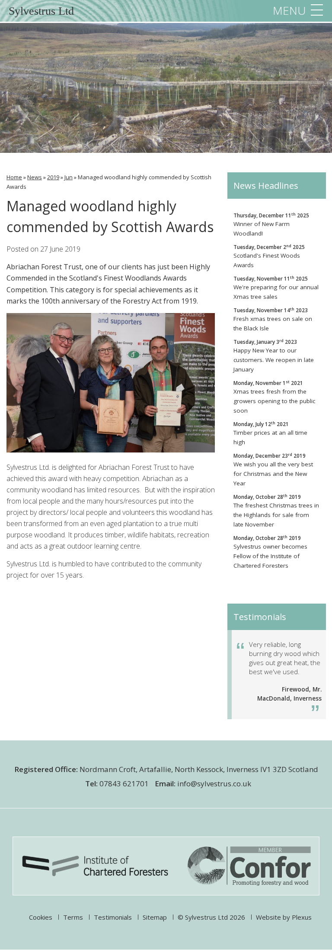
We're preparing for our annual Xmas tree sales (276, 288)
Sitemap (155, 917)
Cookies (40, 917)
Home (14, 177)
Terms (73, 917)
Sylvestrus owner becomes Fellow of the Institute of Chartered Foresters (270, 551)
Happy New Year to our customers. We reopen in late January (273, 355)
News (34, 177)
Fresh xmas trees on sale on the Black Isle (272, 319)
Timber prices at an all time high (270, 433)
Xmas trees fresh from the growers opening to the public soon (274, 396)
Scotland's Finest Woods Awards (269, 256)
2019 (53, 177)
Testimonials (113, 917)
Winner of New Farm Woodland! (271, 224)
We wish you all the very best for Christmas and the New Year (273, 469)
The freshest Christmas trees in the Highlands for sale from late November (276, 510)
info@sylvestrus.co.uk (214, 783)
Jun (68, 177)
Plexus (302, 917)
